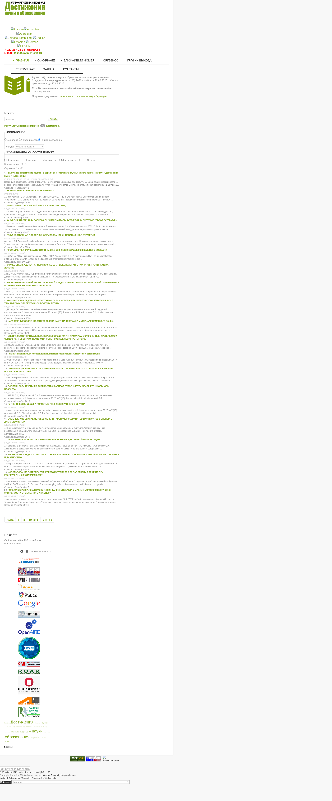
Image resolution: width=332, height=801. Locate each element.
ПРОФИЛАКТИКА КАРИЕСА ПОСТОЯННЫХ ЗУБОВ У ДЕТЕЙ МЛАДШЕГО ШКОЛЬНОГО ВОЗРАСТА (57, 249)
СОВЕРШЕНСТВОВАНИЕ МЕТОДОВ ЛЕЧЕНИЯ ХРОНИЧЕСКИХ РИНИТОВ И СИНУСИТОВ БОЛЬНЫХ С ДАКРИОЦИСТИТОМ (58, 420)
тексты (8, 741)
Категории (13, 160)
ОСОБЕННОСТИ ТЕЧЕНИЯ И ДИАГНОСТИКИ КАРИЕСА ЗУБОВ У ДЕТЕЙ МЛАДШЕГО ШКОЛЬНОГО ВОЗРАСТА (56, 388)
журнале (25, 731)
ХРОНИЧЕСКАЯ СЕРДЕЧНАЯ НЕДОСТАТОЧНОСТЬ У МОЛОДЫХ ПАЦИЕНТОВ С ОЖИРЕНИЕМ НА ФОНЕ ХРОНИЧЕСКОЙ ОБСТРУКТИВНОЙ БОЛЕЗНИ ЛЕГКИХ (58, 302)
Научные (45, 722)
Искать (53, 118)
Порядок (9, 146)
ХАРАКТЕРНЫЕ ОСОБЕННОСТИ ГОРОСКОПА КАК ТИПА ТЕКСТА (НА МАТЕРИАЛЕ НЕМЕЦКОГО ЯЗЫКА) (61, 321)
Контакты (30, 160)
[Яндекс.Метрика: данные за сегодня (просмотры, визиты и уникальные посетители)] (111, 759)
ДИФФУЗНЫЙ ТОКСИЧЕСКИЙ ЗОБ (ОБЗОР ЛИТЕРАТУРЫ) (36, 205)
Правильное (27, 726)
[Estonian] (18, 42)
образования (17, 736)
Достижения (22, 722)
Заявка (37, 723)
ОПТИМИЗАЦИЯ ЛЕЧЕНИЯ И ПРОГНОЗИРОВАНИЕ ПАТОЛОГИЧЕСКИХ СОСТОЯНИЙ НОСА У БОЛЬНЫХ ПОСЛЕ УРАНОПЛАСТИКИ (59, 370)
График (7, 723)
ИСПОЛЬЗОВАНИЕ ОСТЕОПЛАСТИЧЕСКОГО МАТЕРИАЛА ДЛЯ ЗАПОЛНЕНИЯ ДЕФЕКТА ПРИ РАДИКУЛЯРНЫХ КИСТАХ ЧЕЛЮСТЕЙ (53, 474)
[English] (39, 37)
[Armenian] (31, 29)
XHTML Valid (17, 772)
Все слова (12, 139)
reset (37, 772)
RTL (43, 772)
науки (37, 731)
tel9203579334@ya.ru (28, 53)
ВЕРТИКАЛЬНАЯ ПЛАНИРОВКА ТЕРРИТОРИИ (30, 190)
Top (26, 772)
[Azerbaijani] (24, 33)
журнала (15, 731)
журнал (7, 732)
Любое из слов (29, 139)
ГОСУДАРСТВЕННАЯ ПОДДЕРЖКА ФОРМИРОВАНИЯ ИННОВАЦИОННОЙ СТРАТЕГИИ (51, 235)
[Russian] (17, 29)
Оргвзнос (8, 726)
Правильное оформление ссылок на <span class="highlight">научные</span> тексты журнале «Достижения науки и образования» (61, 174)
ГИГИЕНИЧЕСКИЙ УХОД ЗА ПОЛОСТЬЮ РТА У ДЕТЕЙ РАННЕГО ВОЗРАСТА (46, 403)
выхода (45, 726)
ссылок (43, 738)
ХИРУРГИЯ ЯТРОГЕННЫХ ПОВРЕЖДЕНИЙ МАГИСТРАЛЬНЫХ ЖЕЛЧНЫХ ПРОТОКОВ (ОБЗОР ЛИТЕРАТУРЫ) (62, 220)
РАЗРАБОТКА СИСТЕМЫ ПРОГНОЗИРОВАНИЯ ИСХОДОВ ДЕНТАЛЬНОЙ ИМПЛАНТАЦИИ (54, 439)
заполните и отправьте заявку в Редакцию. (83, 96)
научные (47, 732)
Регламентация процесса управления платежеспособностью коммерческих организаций (54, 353)
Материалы (49, 160)
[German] (32, 42)
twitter (21, 551)
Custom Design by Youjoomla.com (59, 775)
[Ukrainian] (24, 46)
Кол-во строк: (11, 164)
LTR (48, 772)
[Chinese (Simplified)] (19, 37)
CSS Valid (5, 772)
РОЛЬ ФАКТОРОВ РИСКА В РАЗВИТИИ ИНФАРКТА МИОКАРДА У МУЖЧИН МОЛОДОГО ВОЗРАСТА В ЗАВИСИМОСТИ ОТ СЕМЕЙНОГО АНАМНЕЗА (57, 491)
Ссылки (90, 160)
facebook (27, 551)
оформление (35, 738)
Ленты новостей (71, 160)
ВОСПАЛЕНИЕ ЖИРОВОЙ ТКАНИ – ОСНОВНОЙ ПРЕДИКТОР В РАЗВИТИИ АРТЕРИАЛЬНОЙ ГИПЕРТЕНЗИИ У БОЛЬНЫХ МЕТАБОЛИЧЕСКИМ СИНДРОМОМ (61, 284)
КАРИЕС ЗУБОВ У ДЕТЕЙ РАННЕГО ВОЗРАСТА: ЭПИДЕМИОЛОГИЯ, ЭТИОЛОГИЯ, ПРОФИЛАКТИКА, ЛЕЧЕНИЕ (56, 266)
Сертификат (37, 726)
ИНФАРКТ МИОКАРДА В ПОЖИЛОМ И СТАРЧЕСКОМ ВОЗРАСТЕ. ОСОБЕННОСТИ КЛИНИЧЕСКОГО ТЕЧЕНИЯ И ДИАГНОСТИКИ (61, 456)
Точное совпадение (51, 139)
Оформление (17, 726)
